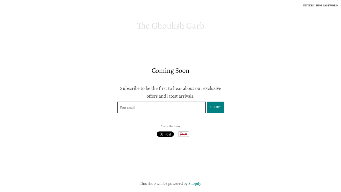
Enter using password (320, 5)
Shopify (194, 183)
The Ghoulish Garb (170, 25)
